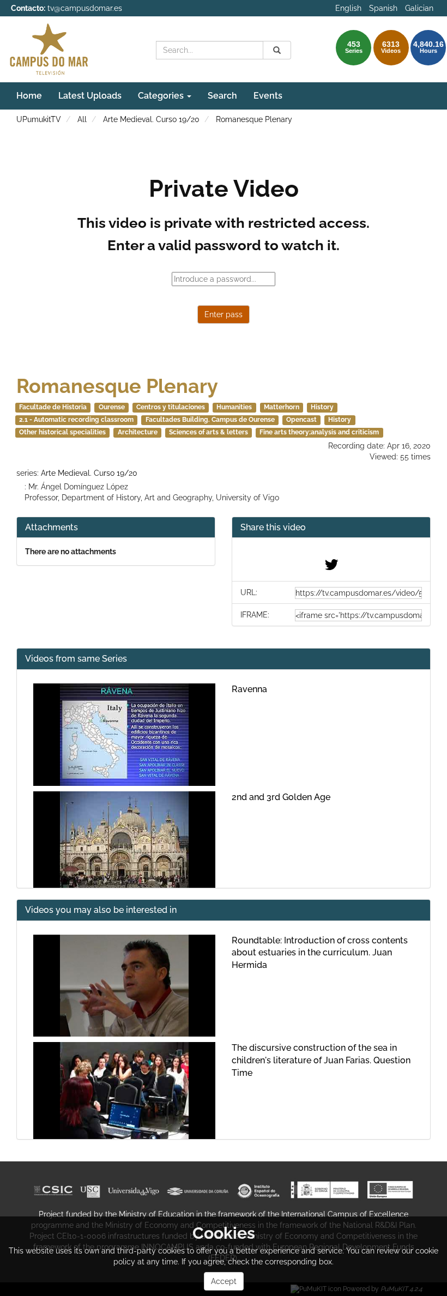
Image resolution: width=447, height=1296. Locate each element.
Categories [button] (162, 95)
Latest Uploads (90, 95)
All (82, 119)
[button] (331, 527)
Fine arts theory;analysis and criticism (319, 432)
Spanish (383, 8)
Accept (224, 1281)
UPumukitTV (38, 119)
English (348, 8)
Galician (419, 8)
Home (29, 95)
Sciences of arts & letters (208, 432)
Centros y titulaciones (170, 407)
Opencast (301, 419)
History (322, 407)
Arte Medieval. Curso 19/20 (151, 119)
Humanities (234, 407)
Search (222, 95)
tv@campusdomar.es (84, 8)
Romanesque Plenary (254, 119)
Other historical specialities (62, 432)
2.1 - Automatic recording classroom (76, 419)
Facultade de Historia (53, 407)
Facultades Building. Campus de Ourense (210, 419)
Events (267, 95)
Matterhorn (281, 407)
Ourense (112, 407)
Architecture (138, 432)
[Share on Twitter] (331, 567)
